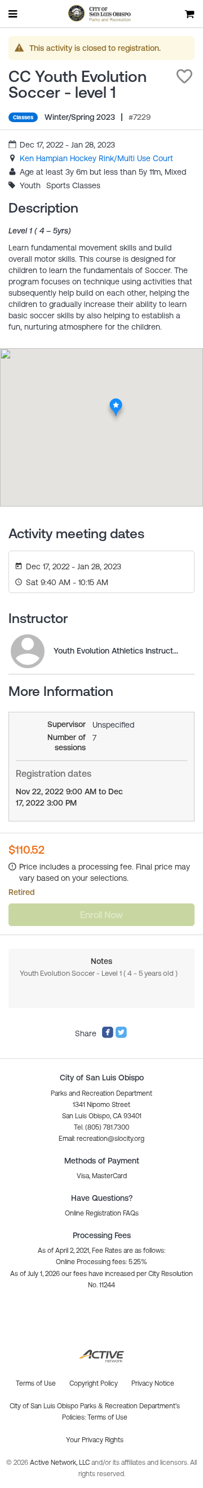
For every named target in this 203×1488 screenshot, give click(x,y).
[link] (96, 158)
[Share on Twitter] (121, 1035)
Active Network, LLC (60, 1463)
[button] (184, 76)
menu (13, 13)
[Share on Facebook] (107, 1035)
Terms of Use (107, 1417)
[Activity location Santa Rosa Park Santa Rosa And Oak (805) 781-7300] (115, 401)
